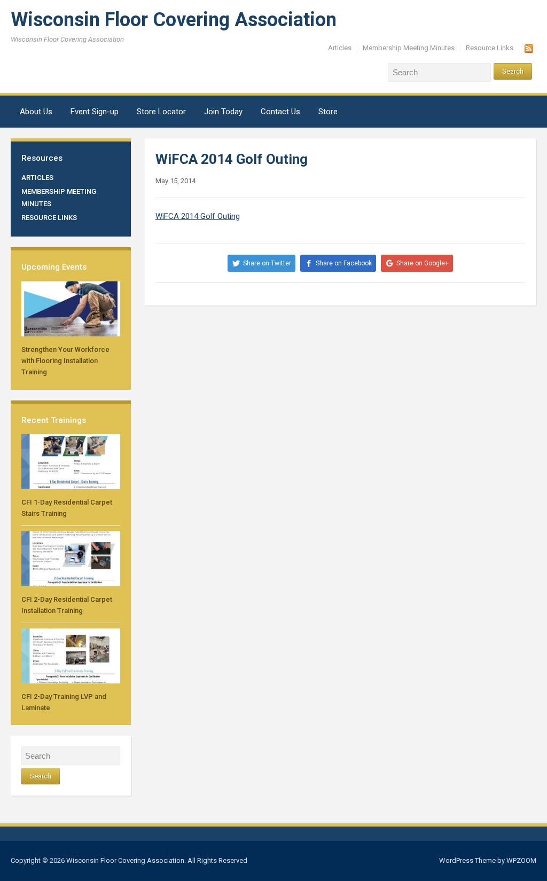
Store (328, 111)
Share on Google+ (422, 263)
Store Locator (161, 111)
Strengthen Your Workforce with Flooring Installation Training (65, 360)
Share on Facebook (344, 263)
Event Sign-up (95, 111)
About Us (36, 111)
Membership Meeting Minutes (409, 48)
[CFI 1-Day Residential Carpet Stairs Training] (70, 461)
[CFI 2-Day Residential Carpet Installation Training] (70, 558)
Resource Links (489, 48)
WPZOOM (521, 860)
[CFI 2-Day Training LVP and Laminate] (70, 655)
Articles (339, 48)
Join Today (223, 111)
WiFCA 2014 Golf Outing (197, 216)
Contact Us (280, 111)
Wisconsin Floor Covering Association (174, 20)
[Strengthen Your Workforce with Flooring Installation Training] (70, 308)
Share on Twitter (267, 263)
